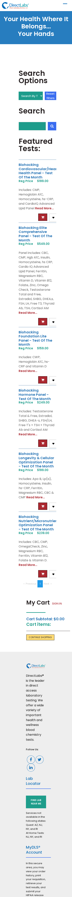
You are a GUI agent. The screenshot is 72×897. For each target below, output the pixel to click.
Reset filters (50, 96)
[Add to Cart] (42, 217)
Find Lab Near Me (36, 801)
